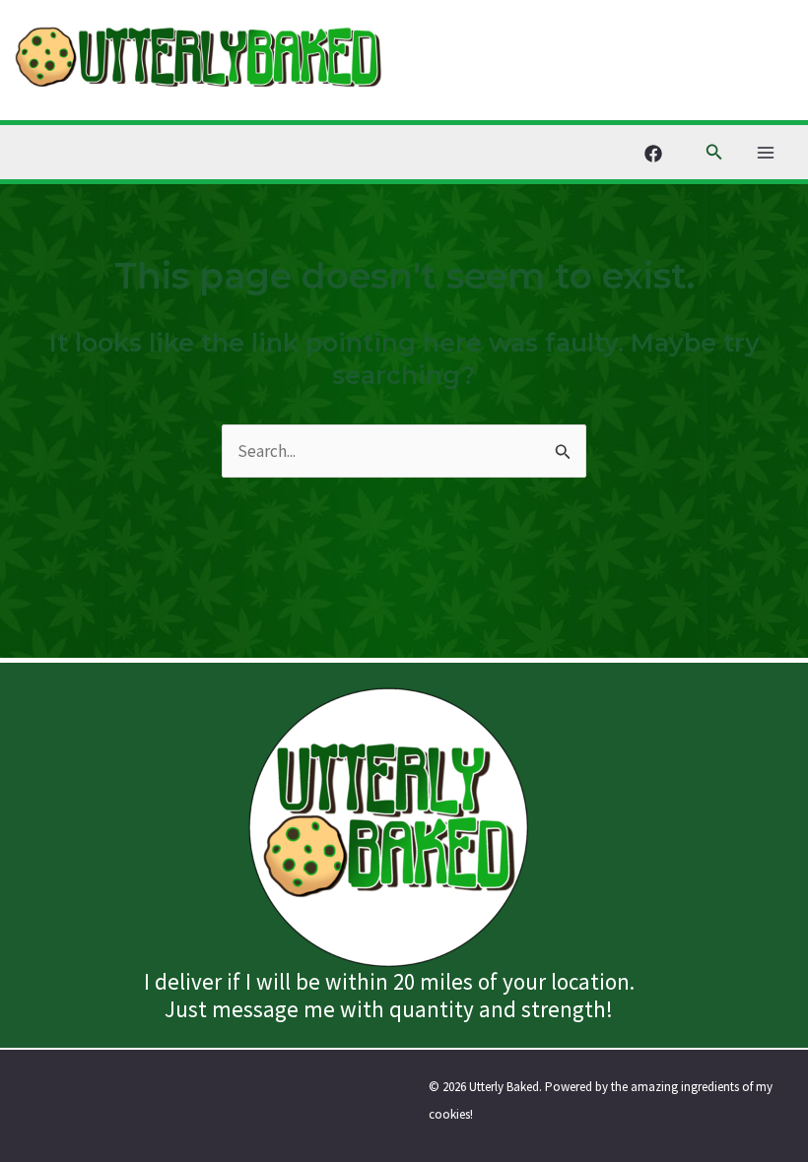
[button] (714, 152)
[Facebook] (653, 153)
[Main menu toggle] (766, 152)
